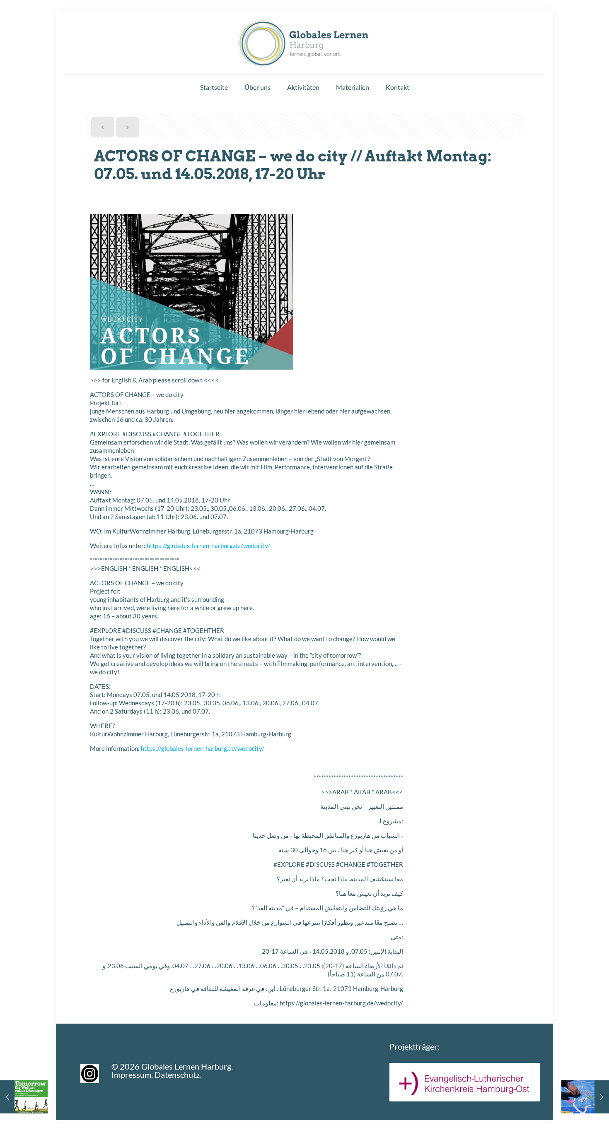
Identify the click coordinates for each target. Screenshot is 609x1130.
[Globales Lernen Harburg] (304, 41)
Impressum (131, 1075)
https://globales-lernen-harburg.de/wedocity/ (208, 545)
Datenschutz (177, 1075)
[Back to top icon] (569, 1113)
